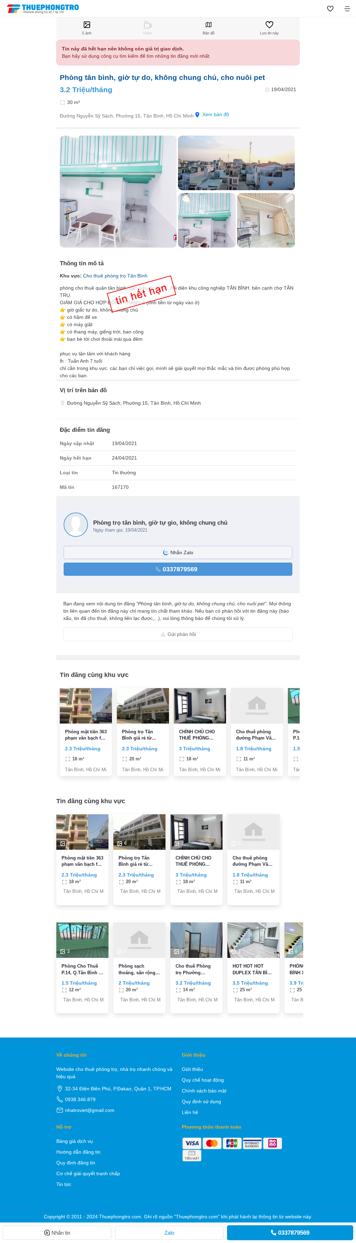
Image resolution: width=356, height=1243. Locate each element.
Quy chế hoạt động (203, 1080)
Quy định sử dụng (201, 1101)
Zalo (169, 1233)
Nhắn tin (60, 1233)
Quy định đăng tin (75, 1162)
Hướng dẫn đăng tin (78, 1152)
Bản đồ (209, 33)
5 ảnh (86, 33)
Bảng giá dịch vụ (74, 1141)
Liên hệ (190, 1112)
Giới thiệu (192, 1069)
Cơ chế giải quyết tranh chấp (88, 1173)
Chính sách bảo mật (204, 1090)
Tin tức (63, 1184)
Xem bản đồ (215, 114)
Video (147, 33)
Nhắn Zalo (181, 552)
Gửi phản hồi (182, 634)
